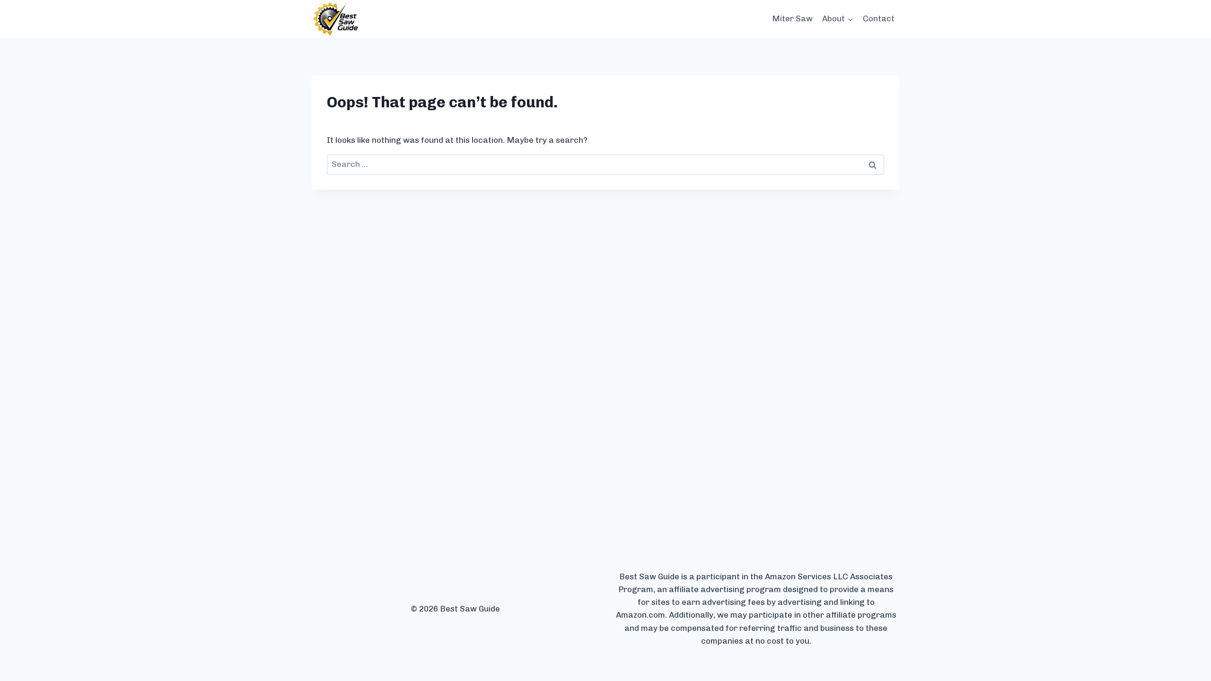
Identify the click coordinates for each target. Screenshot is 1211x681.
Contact (879, 18)
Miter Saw (792, 18)
